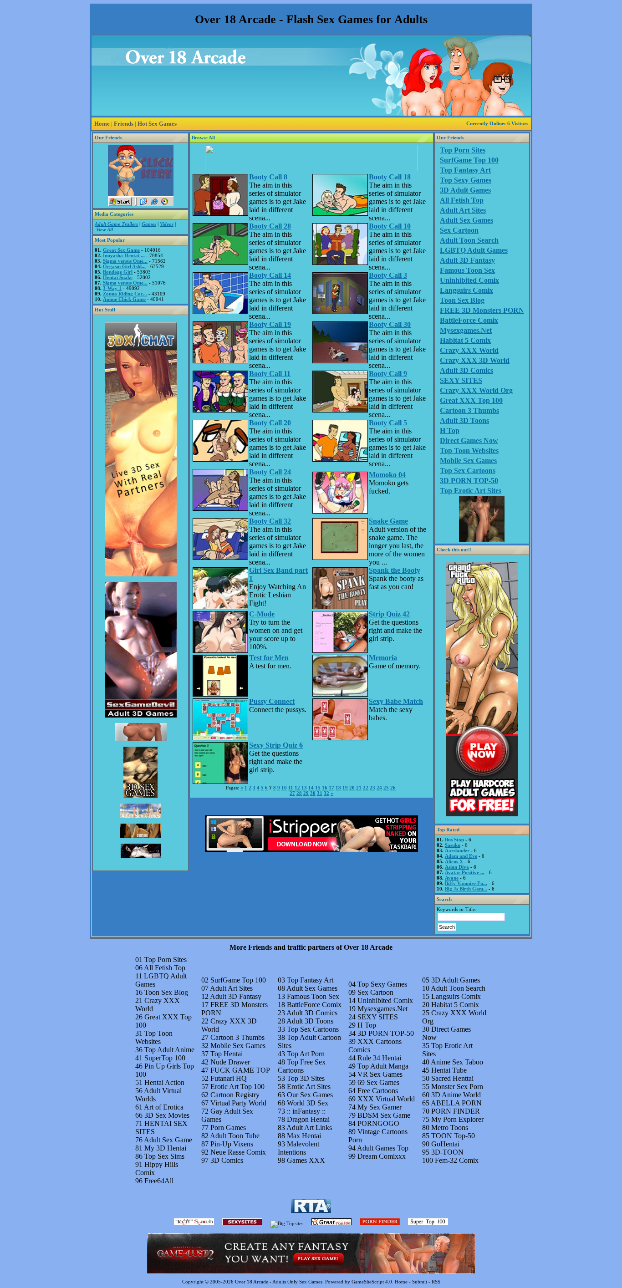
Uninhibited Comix (469, 280)
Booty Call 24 (270, 472)
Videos (166, 224)
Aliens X (454, 861)
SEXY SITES (461, 380)
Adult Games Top (382, 1148)
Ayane (452, 878)
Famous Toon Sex (467, 270)
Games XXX (306, 1160)
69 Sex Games (378, 1082)
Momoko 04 (387, 475)
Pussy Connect (272, 701)
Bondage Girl (118, 272)
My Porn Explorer (457, 1119)
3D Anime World (456, 1095)
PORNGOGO (378, 1123)
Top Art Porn (306, 1054)
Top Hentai (226, 1054)
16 (324, 787)
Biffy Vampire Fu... (466, 883)
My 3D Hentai (165, 1148)
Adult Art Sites (463, 210)
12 (297, 787)
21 (359, 787)
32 (326, 793)
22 (365, 787)
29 (306, 793)
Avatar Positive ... (464, 872)
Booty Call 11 (270, 373)
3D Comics (226, 1160)
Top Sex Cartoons (467, 470)
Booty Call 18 (390, 177)
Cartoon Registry (235, 1095)
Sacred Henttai (452, 1078)
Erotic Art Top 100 (237, 1086)
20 (352, 787)
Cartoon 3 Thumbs (469, 410)
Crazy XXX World (469, 350)
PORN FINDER (455, 1111)
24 (379, 787)
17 (331, 787)
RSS (436, 1281)
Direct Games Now (469, 440)
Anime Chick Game (124, 299)
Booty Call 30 (390, 324)
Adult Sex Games (466, 220)
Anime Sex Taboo (457, 1062)
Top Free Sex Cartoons (302, 1066)
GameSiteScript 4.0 (372, 1281)
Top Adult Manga (382, 1066)
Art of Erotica (164, 1107)
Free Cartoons (377, 1091)
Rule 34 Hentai (379, 1058)
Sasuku (452, 845)
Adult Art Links (309, 1127)
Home (102, 123)
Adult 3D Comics (466, 370)
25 (386, 787)
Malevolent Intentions (298, 1148)
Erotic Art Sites (309, 1086)
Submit (419, 1281)
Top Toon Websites (469, 450)
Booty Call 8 (268, 177)
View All (104, 229)
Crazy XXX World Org (476, 390)
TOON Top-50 (453, 1136)
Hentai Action (164, 1082)
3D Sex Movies (166, 1115)
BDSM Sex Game (383, 1115)
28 (299, 793)
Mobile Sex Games (468, 460)
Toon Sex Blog (462, 300)
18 (338, 787)
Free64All (158, 1181)
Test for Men (269, 658)
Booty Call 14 (270, 275)
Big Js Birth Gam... (466, 888)
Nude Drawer (230, 1062)
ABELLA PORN (456, 1103)
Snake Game (388, 521)
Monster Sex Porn (457, 1086)
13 (304, 787)
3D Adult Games (465, 190)
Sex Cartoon (459, 230)
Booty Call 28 (270, 226)
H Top (449, 430)
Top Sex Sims (164, 1156)
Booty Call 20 (270, 423)
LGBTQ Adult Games (474, 250)
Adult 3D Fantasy (467, 260)
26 (393, 787)
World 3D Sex (307, 1103)
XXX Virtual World (386, 1099)
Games (149, 224)
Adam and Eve (461, 856)
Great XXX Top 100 (471, 400)
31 (319, 793)
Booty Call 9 (388, 373)
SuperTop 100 (164, 1058)
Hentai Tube (449, 1070)
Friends (123, 123)
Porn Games (228, 1127)
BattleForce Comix (469, 320)
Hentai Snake (118, 277)
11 (290, 787)
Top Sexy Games (465, 180)
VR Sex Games (380, 1074)
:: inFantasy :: (306, 1111)
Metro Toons (449, 1127)
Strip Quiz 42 (389, 614)
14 (311, 787)
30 (313, 793)
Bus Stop (454, 839)
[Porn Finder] (380, 1223)
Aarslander (457, 850)
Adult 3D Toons (464, 420)
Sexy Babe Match (396, 701)
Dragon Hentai (308, 1119)
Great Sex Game (121, 250)
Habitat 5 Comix (465, 340)
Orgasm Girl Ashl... (124, 266)
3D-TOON (447, 1152)
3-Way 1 (112, 288)
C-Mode (262, 614)
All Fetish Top (462, 200)
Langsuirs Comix (466, 290)
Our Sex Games (310, 1095)
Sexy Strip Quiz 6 (276, 745)
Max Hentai (304, 1136)
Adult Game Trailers (116, 224)
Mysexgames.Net (466, 330)
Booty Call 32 (270, 521)
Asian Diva (457, 867)
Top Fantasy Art (465, 170)
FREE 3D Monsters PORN (482, 310)
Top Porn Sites (462, 150)
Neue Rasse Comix (238, 1152)
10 (284, 787)
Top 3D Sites (306, 1078)
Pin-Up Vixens (231, 1144)
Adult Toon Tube (235, 1136)
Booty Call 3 (388, 275)
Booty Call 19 (270, 324)
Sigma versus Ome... (125, 261)
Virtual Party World (238, 1103)
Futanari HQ (228, 1078)
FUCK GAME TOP (240, 1070)
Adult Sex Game (168, 1140)
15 (318, 787)
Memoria (383, 658)
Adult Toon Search (469, 240)
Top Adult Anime (169, 1050)
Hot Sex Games (157, 123)
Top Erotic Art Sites (470, 490)
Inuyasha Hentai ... (124, 255)
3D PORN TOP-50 (469, 480)
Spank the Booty (394, 570)
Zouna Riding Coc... (125, 293)
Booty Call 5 (388, 423)
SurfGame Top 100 (469, 160)
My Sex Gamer (379, 1107)
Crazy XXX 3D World (475, 360)
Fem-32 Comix (457, 1160)
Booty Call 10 (390, 226)
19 (345, 787)
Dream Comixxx (381, 1156)
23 (372, 787)
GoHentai (445, 1144)
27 (292, 793)
